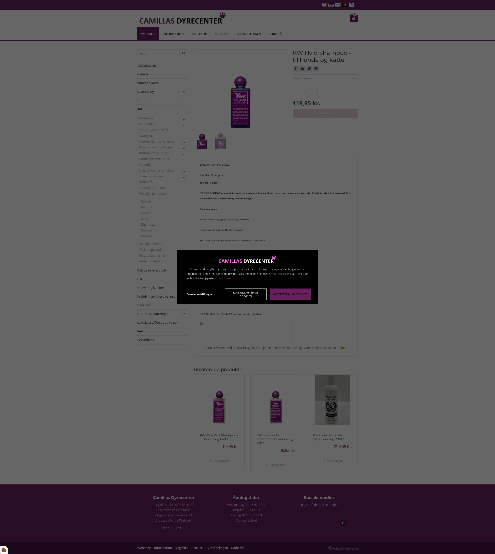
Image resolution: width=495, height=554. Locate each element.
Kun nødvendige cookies (246, 294)
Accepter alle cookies (290, 294)
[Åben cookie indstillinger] (4, 550)
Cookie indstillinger (199, 294)
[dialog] (247, 277)
